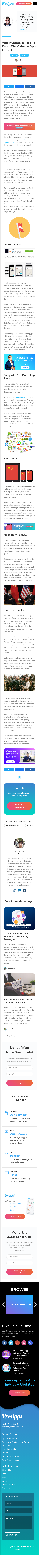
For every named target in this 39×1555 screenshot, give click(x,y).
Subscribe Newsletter (19, 806)
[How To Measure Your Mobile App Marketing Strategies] (19, 918)
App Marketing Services (13, 1438)
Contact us (6, 1488)
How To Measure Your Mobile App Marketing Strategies (16, 936)
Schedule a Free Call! (19, 1083)
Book (4, 1481)
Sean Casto (12, 968)
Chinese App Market (14, 826)
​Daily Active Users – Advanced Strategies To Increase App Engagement (21, 1367)
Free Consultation (24, 4)
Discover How (15, 1216)
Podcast (5, 1477)
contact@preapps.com (13, 1426)
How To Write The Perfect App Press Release (18, 1001)
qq (20, 830)
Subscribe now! (19, 1393)
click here (23, 29)
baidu (21, 822)
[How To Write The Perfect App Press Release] (19, 984)
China (30, 822)
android (11, 822)
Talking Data (19, 397)
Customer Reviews (10, 1456)
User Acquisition (9, 1449)
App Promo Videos (10, 1460)
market (30, 826)
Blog (4, 1473)
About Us (6, 1470)
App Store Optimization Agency (16, 1442)
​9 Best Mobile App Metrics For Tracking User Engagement (21, 1353)
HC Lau (21, 60)
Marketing (24, 55)
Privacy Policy (8, 1484)
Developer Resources (19, 1304)
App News (14, 55)
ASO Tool (6, 1445)
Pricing (5, 1453)
